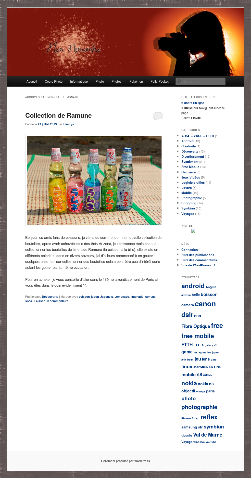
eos (197, 315)
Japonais (106, 296)
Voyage (186, 441)
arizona (186, 295)
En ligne (192, 103)
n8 (199, 374)
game (187, 352)
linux (186, 366)
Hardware (188, 172)
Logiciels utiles (193, 182)
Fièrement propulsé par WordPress (125, 461)
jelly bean (187, 359)
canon (205, 303)
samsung (189, 427)
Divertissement (192, 156)
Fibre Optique (195, 326)
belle (196, 294)
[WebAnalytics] (206, 231)
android (193, 285)
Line (213, 359)
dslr (187, 314)
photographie (199, 407)
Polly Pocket (160, 81)
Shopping (188, 203)
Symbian (188, 208)
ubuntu (186, 435)
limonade (137, 296)
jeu (198, 358)
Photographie (191, 197)
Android (187, 141)
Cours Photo (54, 81)
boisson (84, 296)
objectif (188, 391)
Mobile (186, 192)
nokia (189, 383)
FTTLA (199, 345)
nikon (207, 375)
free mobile (197, 335)
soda (28, 301)
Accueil (31, 81)
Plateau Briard (190, 418)
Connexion (189, 249)
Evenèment (189, 161)
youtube (211, 442)
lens (206, 359)
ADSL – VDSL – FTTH (197, 135)
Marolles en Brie (207, 366)
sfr (200, 427)
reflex (209, 416)
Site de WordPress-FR (198, 265)
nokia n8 (206, 384)
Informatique (79, 81)
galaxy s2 (211, 345)
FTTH (187, 344)
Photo (100, 81)
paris (210, 390)
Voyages (187, 213)
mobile (188, 374)
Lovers (186, 187)
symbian (214, 426)
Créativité (188, 146)
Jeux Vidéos (190, 177)
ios (209, 352)
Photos (117, 81)
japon (95, 296)
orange (200, 391)
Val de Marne (207, 434)
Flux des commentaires (199, 260)
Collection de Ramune (58, 115)
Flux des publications (197, 254)
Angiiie (211, 287)
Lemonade (121, 296)
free (217, 325)
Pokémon (136, 81)
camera (187, 304)
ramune (150, 296)
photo (188, 398)
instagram (200, 352)
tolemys (68, 124)
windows (199, 442)
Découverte (50, 296)
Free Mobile (190, 166)
